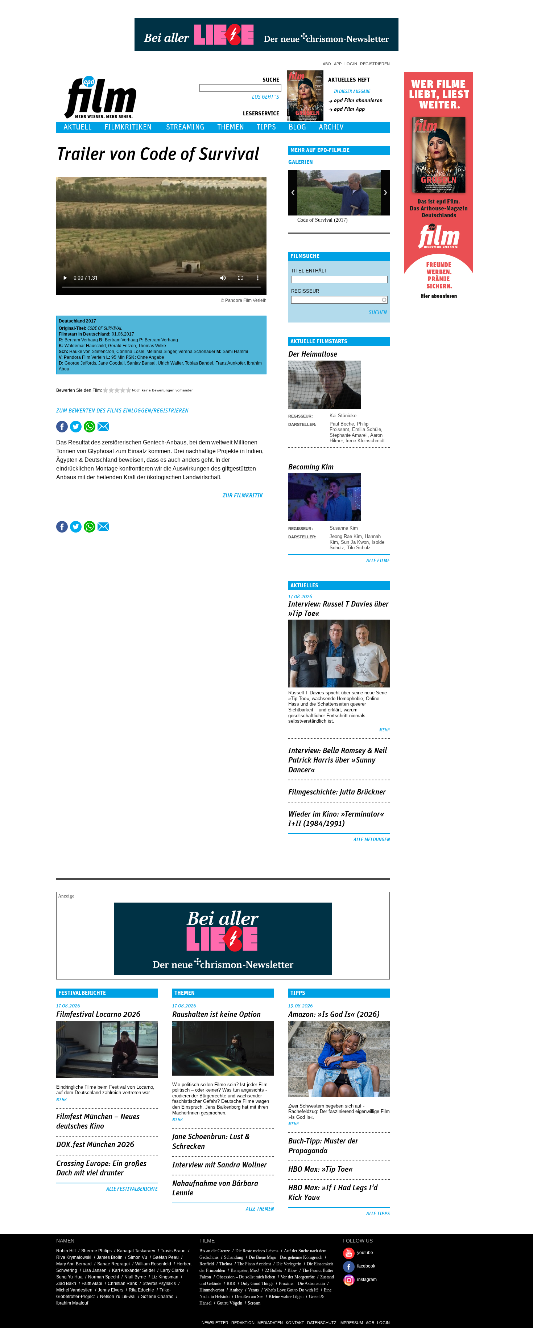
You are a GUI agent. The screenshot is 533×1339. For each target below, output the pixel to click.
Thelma (225, 1263)
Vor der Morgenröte (298, 1277)
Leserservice (261, 113)
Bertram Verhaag (81, 339)
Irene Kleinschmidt (365, 440)
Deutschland (72, 321)
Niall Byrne (135, 1277)
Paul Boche (342, 424)
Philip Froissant (349, 426)
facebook (366, 1266)
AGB (370, 1322)
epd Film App (349, 109)
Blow (292, 1270)
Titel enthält (309, 271)
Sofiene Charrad (157, 1296)
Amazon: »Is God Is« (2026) (334, 1015)
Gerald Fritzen (122, 345)
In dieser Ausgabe (352, 92)
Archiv (331, 127)
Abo (327, 64)
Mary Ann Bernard (74, 1263)
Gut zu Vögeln (229, 1303)
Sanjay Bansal (141, 363)
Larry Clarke (172, 1270)
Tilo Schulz (359, 547)
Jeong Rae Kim (346, 536)
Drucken (117, 426)
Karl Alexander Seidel (133, 1270)
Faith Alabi (92, 1283)
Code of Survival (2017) (322, 220)
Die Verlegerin (288, 1263)
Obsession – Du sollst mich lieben (245, 1277)
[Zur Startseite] (101, 117)
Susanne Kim (344, 528)
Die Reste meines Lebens (256, 1250)
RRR (231, 1283)
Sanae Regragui (113, 1263)
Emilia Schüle (366, 429)
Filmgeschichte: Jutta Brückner (337, 792)
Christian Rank (122, 1283)
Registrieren (375, 64)
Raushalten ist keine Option (216, 1015)
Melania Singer (161, 351)
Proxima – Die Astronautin (302, 1283)
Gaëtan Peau (166, 1257)
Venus (253, 1290)
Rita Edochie (141, 1290)
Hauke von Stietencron (91, 351)
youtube (365, 1252)
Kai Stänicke (343, 415)
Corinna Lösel (130, 351)
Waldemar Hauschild (85, 345)
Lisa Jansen (95, 1270)
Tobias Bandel (199, 363)
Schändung (233, 1257)
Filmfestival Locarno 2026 (98, 1015)
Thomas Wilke (152, 345)
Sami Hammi (235, 351)
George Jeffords (80, 363)
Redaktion (243, 1322)
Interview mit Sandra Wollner (219, 1165)
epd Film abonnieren (358, 100)
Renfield (206, 1263)
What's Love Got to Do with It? (291, 1290)
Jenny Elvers (110, 1290)
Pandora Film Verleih (84, 357)
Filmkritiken (128, 127)
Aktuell (77, 127)
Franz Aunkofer (230, 363)
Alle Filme (378, 560)
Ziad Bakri (66, 1283)
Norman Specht (103, 1277)
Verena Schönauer (196, 351)
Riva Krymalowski (73, 1257)
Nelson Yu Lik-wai (118, 1296)
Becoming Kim (311, 467)
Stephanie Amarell (349, 435)
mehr (384, 730)
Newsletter (215, 1322)
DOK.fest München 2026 (95, 1145)
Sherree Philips (96, 1250)
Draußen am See (249, 1296)
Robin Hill (66, 1250)
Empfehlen (103, 426)
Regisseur (305, 291)
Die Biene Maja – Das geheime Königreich (285, 1257)
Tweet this (76, 426)
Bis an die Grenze (214, 1250)
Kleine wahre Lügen (286, 1296)
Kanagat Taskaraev (136, 1250)
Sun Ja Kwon (355, 542)
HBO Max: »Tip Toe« (320, 1170)
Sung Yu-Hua (69, 1277)
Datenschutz (321, 1322)
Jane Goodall (111, 363)
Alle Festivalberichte (132, 1189)
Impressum (351, 1322)
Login (350, 64)
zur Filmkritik (243, 495)
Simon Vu (137, 1257)
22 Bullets (273, 1270)
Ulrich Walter (170, 363)
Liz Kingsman (165, 1277)
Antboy (236, 1290)
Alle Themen (260, 1209)
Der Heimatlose (312, 354)
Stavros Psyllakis (159, 1283)
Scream (254, 1303)
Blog (297, 127)
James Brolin (110, 1257)
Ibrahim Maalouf (72, 1303)
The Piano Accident (254, 1263)
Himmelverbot (211, 1290)
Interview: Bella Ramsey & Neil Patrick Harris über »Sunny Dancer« (337, 760)
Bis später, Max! (245, 1270)
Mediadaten (270, 1322)
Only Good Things (257, 1283)
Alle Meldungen (372, 839)
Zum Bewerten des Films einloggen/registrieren (122, 411)
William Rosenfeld (153, 1263)
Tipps (266, 127)
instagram (367, 1279)
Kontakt (295, 1322)
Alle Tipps (378, 1213)
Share (89, 426)
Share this (62, 426)
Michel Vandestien (74, 1290)
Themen (230, 127)
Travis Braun (173, 1250)
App (338, 64)
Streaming (185, 127)
